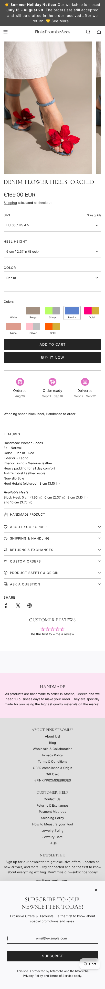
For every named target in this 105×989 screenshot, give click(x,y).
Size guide (94, 215)
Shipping (10, 203)
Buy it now (52, 357)
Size (7, 215)
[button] (13, 313)
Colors (9, 301)
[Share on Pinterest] (29, 606)
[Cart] (99, 31)
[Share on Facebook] (6, 606)
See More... (62, 21)
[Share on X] (17, 606)
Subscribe (52, 956)
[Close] (96, 890)
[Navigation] (5, 31)
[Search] (88, 31)
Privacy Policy (33, 976)
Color (10, 268)
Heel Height (15, 241)
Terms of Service (61, 976)
